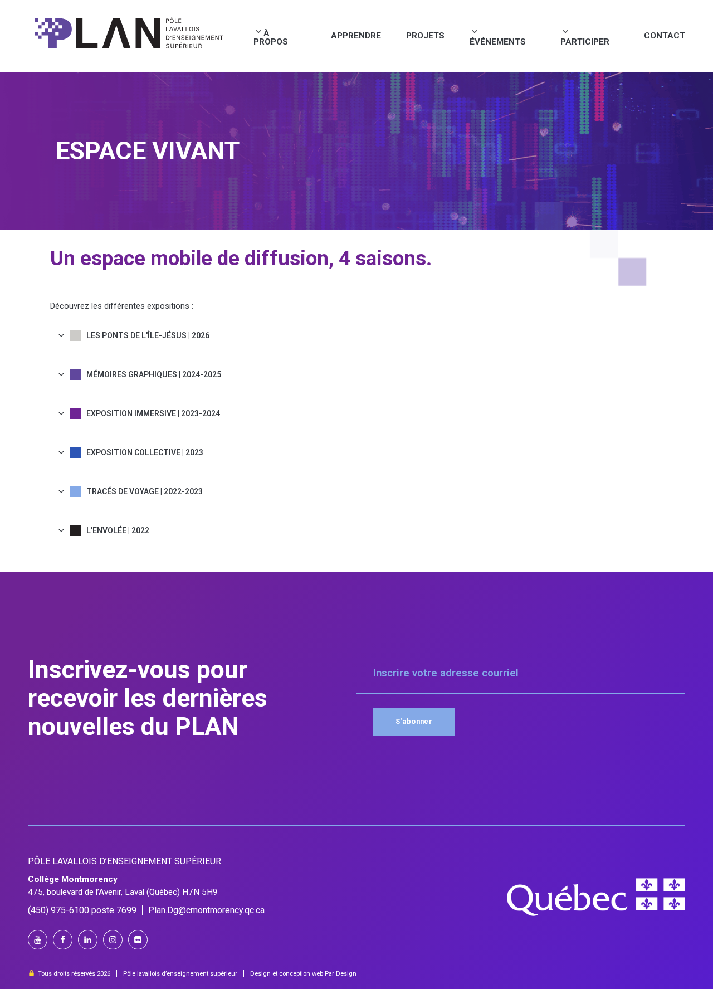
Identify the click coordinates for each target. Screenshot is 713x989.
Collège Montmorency (73, 879)
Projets (425, 36)
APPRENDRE (356, 36)
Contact (664, 36)
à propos (270, 37)
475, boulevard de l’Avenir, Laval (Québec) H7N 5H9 (123, 892)
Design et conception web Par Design (303, 973)
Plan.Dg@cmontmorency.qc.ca (206, 910)
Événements (498, 41)
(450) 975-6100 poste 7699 (82, 910)
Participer (584, 41)
